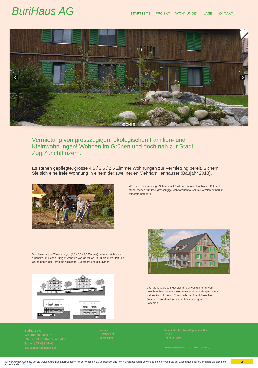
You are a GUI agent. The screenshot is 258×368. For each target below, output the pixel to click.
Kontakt (104, 330)
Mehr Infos (28, 364)
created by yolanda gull (202, 347)
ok (242, 361)
